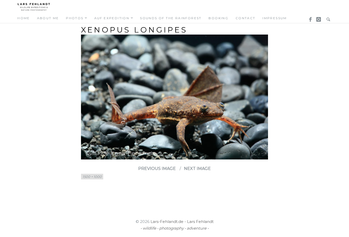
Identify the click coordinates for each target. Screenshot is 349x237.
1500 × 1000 (92, 177)
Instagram (317, 18)
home (23, 18)
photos (74, 18)
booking (218, 18)
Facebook (308, 18)
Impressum (274, 18)
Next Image (197, 168)
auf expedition (112, 18)
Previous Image (157, 168)
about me (48, 18)
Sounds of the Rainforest (171, 18)
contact (245, 18)
